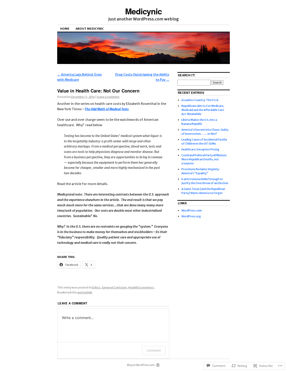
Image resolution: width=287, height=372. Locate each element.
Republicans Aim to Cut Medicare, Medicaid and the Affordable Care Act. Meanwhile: (202, 110)
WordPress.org (191, 216)
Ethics (96, 287)
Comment (154, 350)
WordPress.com (191, 210)
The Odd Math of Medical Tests (106, 109)
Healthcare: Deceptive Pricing (200, 149)
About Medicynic (90, 29)
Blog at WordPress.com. (141, 365)
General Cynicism (114, 287)
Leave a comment (108, 97)
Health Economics (141, 287)
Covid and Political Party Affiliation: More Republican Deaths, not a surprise (204, 159)
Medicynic (143, 11)
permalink (84, 292)
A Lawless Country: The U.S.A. (200, 100)
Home (65, 29)
